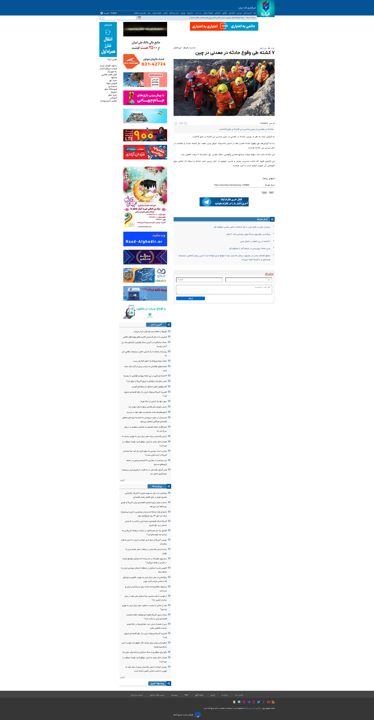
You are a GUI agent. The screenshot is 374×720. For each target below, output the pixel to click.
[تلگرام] (248, 702)
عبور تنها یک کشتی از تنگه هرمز (153, 401)
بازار (149, 13)
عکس (165, 13)
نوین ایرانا (112, 59)
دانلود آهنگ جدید (108, 65)
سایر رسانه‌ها (174, 13)
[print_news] (176, 123)
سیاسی (239, 13)
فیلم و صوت (156, 13)
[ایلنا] (266, 8)
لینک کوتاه (270, 185)
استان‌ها (190, 13)
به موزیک (112, 71)
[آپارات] (243, 702)
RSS (186, 695)
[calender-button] (139, 18)
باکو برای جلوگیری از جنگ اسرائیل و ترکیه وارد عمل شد (144, 652)
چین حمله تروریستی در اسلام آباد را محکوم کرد (249, 248)
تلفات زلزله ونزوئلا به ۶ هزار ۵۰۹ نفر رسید (150, 361)
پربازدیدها (157, 486)
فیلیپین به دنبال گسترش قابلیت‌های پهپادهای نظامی (145, 337)
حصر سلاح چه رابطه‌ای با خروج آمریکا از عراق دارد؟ (146, 381)
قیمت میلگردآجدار (108, 68)
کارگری (225, 13)
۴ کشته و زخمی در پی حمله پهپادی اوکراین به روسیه (145, 376)
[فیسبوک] (262, 702)
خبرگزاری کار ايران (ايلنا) (253, 708)
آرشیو (122, 480)
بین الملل (198, 13)
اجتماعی (218, 13)
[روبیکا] (233, 702)
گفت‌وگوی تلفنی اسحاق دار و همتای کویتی (149, 386)
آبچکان (113, 97)
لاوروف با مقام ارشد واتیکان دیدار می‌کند (150, 331)
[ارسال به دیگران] (185, 123)
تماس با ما (239, 695)
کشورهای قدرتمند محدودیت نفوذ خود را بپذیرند (146, 412)
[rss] (272, 702)
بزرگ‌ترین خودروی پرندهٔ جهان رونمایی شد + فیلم (248, 234)
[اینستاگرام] (253, 702)
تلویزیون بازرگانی (140, 13)
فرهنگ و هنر (208, 13)
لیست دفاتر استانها (157, 695)
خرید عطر (112, 95)
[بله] (238, 702)
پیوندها (175, 695)
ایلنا (254, 13)
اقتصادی (232, 13)
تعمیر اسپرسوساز (108, 100)
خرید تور (113, 80)
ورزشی (183, 13)
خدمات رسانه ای (137, 695)
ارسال (190, 298)
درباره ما (225, 695)
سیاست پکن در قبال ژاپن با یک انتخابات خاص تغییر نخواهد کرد (242, 227)
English (114, 13)
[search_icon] (103, 18)
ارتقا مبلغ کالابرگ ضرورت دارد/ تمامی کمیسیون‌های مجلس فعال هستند (216, 17)
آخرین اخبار (248, 13)
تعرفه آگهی (199, 695)
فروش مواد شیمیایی (111, 85)
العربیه (106, 13)
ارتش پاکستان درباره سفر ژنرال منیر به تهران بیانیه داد (144, 436)
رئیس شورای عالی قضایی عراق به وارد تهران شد (147, 407)
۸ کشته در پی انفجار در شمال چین (255, 241)
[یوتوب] (267, 702)
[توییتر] (258, 702)
